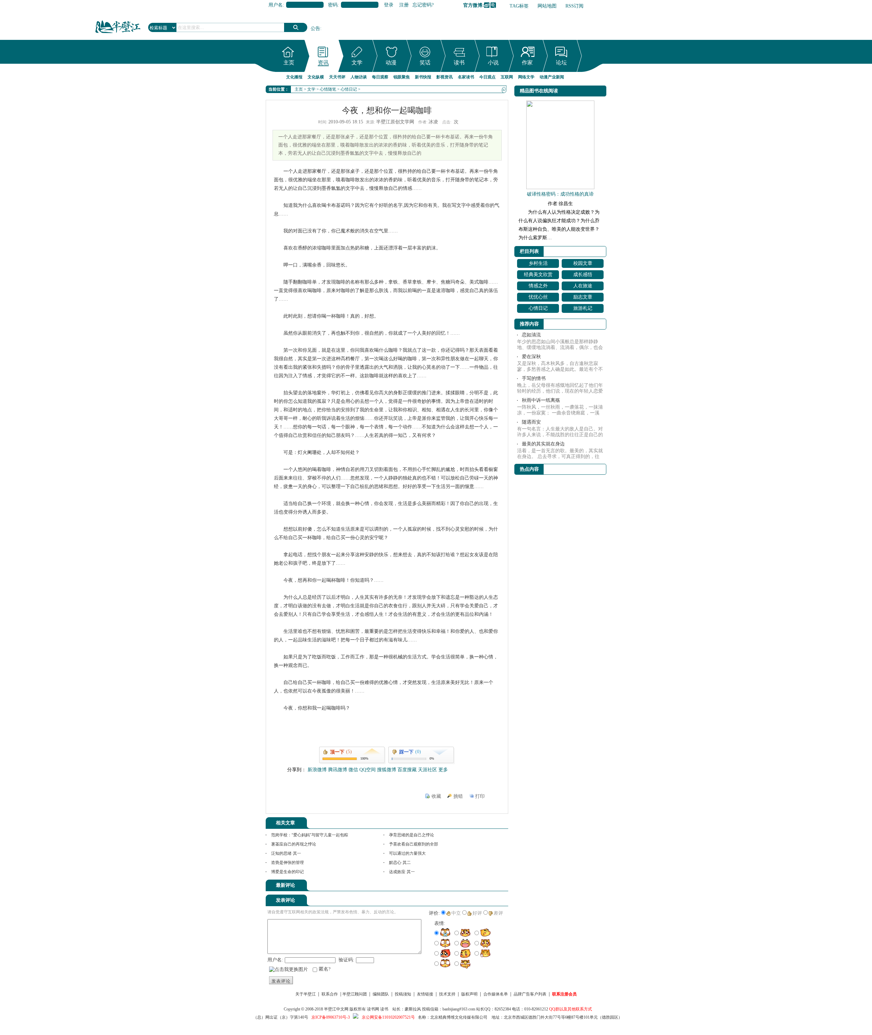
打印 (480, 796)
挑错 (458, 796)
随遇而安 (531, 422)
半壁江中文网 (336, 1009)
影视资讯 (444, 77)
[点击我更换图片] (288, 969)
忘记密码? (423, 4)
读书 (459, 62)
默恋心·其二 (400, 862)
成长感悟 (582, 274)
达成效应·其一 (402, 871)
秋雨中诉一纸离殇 (541, 400)
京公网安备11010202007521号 (388, 1017)
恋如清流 (531, 334)
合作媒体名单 (495, 994)
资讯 (323, 62)
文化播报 (294, 77)
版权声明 (469, 994)
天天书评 (337, 77)
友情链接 (425, 994)
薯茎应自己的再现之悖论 (293, 844)
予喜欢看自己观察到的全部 (413, 844)
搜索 (295, 27)
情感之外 (538, 285)
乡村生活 (538, 263)
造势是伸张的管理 (287, 862)
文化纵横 (316, 77)
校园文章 (582, 263)
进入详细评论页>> (489, 886)
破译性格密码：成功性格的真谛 (560, 194)
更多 (443, 769)
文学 (357, 62)
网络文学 (526, 77)
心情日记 (349, 89)
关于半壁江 (305, 994)
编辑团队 (381, 994)
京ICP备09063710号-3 (330, 1017)
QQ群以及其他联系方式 (570, 1009)
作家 (527, 62)
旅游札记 (582, 308)
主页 (288, 62)
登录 (388, 4)
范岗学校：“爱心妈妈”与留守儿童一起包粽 (309, 835)
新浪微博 (486, 5)
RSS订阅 (574, 6)
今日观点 (487, 77)
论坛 (561, 62)
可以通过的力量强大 (407, 853)
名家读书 (466, 77)
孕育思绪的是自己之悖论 (411, 835)
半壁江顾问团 (354, 994)
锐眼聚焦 (401, 77)
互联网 (507, 77)
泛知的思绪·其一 (286, 853)
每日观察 (380, 77)
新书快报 (423, 77)
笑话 (425, 62)
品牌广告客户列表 (530, 994)
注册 (404, 4)
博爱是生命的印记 (287, 871)
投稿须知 (403, 994)
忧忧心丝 (538, 297)
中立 (456, 913)
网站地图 (547, 6)
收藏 (436, 796)
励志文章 (582, 297)
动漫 (391, 62)
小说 (493, 62)
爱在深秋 (531, 356)
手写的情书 (534, 378)
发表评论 (281, 981)
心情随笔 (328, 89)
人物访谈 (359, 77)
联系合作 (330, 994)
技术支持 (447, 994)
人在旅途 (582, 285)
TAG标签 (519, 6)
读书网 (373, 1009)
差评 (498, 913)
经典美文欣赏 (538, 274)
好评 (477, 913)
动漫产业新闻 (552, 77)
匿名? (324, 969)
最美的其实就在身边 (543, 443)
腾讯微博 (493, 5)
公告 (315, 28)
